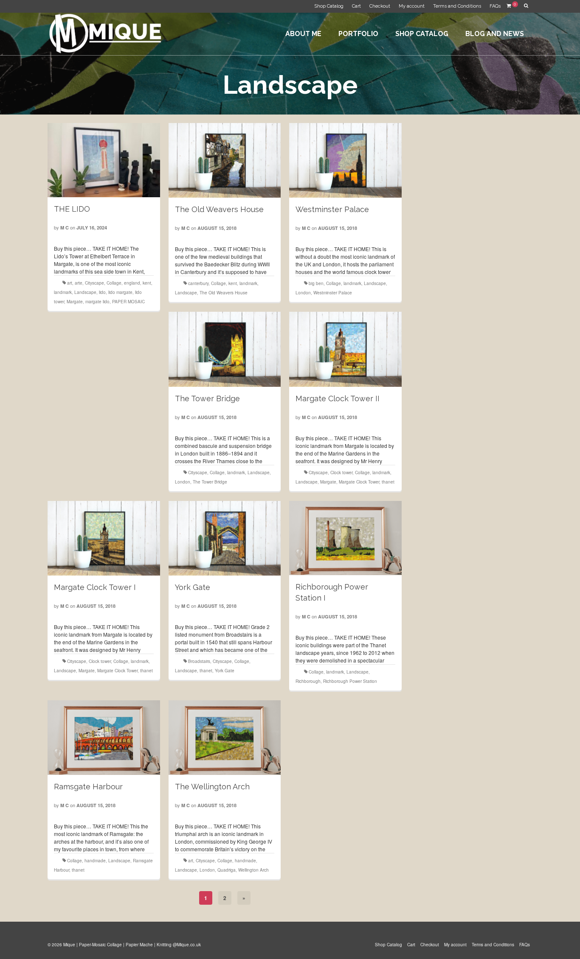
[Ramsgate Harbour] (104, 737)
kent (147, 283)
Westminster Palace (332, 293)
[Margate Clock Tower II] (345, 349)
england (132, 283)
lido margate (120, 292)
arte (78, 283)
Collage (114, 283)
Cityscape (94, 283)
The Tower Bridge (210, 482)
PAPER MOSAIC (128, 302)
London (303, 293)
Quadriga (226, 870)
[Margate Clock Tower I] (104, 538)
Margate (75, 302)
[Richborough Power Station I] (345, 538)
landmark (63, 292)
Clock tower (341, 472)
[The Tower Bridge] (225, 349)
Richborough (308, 681)
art (69, 283)
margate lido (97, 302)
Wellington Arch (253, 870)
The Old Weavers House (224, 293)
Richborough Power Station (350, 681)
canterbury (198, 283)
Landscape (85, 292)
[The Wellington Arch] (225, 737)
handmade (95, 861)
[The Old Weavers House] (225, 160)
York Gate (224, 671)
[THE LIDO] (104, 160)
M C (64, 227)
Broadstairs (199, 661)
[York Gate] (225, 538)
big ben (316, 283)
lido (102, 292)
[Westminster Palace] (345, 160)
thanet (388, 482)
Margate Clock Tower (359, 482)
